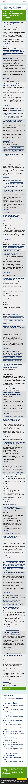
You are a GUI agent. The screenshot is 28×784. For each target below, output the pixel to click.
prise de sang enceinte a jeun (13, 731)
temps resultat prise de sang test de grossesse (13, 739)
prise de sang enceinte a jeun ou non (13, 762)
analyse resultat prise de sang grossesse (13, 604)
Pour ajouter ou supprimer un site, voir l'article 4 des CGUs (12, 773)
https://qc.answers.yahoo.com (13, 314)
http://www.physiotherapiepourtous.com (15, 561)
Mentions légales (11, 768)
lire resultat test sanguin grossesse (13, 187)
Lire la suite (6, 43)
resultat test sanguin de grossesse (16, 51)
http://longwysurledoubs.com (13, 390)
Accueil (4, 768)
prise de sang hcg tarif (11, 742)
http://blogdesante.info (11, 46)
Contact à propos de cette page (15, 771)
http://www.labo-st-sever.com (13, 533)
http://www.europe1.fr (11, 504)
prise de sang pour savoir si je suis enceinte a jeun (12, 725)
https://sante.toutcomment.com (13, 180)
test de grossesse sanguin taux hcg (10, 151)
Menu (24, 1)
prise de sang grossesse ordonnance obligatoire (11, 754)
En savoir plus (7, 782)
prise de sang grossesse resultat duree (13, 706)
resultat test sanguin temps (10, 53)
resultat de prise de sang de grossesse (12, 751)
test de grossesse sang (11, 737)
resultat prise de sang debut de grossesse (13, 721)
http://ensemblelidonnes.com (13, 685)
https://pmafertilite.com (11, 464)
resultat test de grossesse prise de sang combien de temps (14, 702)
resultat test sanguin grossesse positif (12, 359)
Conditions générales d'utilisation (12, 768)
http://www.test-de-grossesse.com (14, 416)
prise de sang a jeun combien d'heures (12, 758)
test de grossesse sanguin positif (11, 246)
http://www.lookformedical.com (13, 653)
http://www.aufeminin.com (12, 212)
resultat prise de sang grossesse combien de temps (13, 699)
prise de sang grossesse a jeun (13, 748)
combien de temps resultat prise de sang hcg (13, 713)
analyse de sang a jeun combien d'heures (13, 728)
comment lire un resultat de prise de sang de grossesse (13, 745)
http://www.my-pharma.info (12, 351)
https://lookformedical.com (12, 630)
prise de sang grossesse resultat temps (13, 710)
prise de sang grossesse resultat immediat (13, 717)
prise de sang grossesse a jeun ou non (14, 734)
